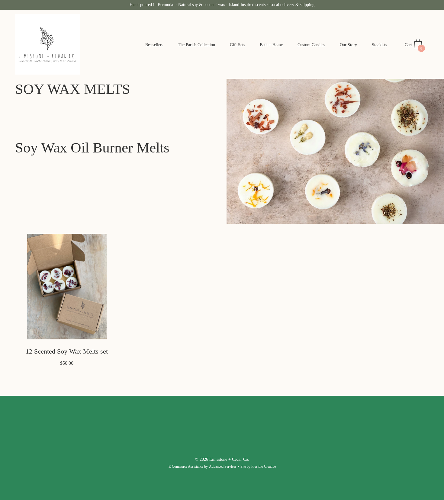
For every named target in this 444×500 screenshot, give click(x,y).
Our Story (348, 45)
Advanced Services (222, 466)
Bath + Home (271, 45)
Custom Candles (311, 45)
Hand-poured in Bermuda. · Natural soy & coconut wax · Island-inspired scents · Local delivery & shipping (222, 4)
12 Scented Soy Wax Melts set (67, 351)
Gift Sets (237, 45)
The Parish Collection (196, 45)
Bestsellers (154, 45)
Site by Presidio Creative (258, 466)
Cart (413, 46)
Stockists (379, 45)
